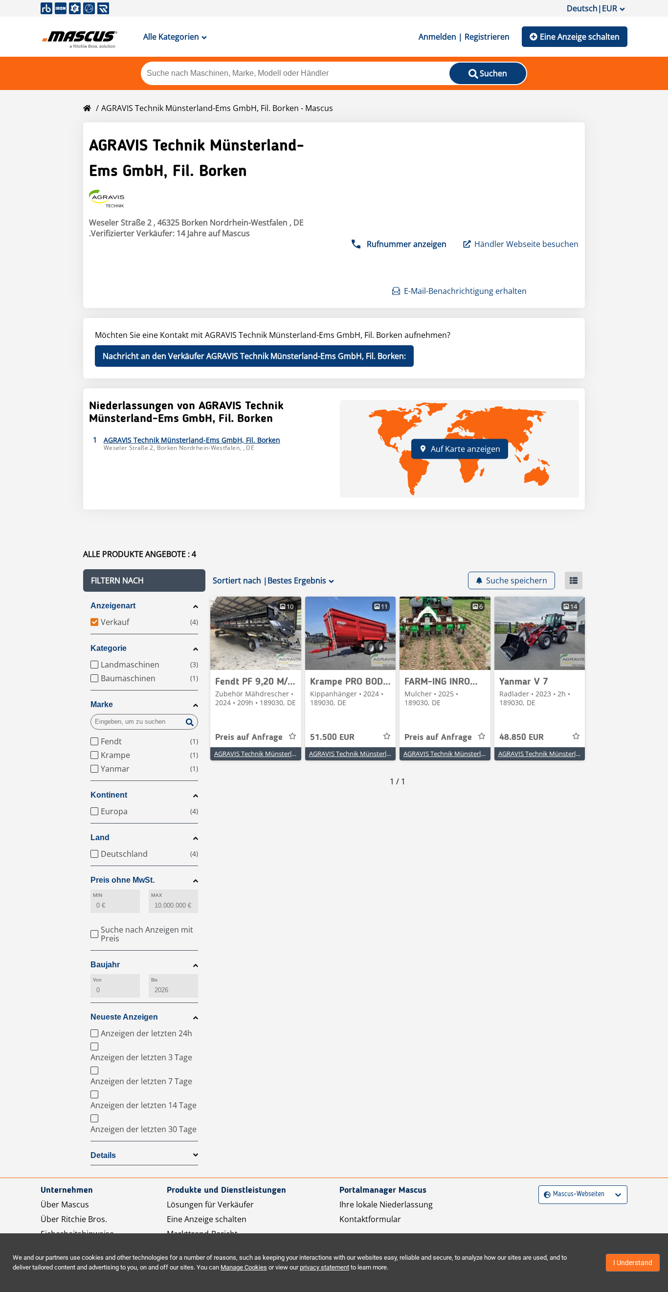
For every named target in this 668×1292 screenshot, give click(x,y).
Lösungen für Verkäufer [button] (210, 1204)
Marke (101, 704)
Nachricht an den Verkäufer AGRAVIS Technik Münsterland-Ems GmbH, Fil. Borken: (254, 356)
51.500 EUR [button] (332, 737)
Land (100, 837)
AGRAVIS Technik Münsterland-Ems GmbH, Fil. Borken (292, 753)
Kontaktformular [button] (370, 1219)
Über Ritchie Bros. (74, 1219)
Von (97, 979)
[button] (144, 580)
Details (103, 1155)
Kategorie (108, 648)
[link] (255, 633)
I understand (632, 1263)
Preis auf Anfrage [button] (249, 737)
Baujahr (105, 964)
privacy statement (324, 1267)
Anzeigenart (112, 605)
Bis (154, 979)
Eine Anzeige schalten (580, 36)
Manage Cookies (244, 1267)
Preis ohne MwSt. (122, 880)
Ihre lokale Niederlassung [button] (386, 1204)
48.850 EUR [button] (521, 737)
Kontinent (108, 795)
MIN (97, 895)
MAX (156, 895)
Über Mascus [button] (65, 1204)
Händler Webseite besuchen (526, 244)
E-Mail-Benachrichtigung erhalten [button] (465, 291)
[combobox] (545, 1194)
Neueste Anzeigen (124, 1017)
